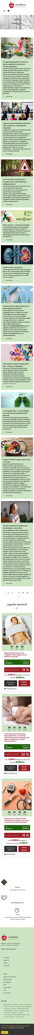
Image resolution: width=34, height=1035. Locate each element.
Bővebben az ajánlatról (11, 683)
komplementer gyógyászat (23, 1008)
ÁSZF (4, 985)
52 (23, 593)
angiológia (21, 1004)
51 (19, 593)
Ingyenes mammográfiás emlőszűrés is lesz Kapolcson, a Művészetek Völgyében (16, 125)
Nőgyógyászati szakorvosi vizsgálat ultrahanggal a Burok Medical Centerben (15, 655)
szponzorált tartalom (8, 1014)
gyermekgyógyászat (27, 1006)
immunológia (7, 1008)
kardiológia (13, 1008)
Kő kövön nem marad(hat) (13, 267)
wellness (22, 1016)
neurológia (15, 1010)
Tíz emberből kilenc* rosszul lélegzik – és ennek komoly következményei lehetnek (16, 413)
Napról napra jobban (8, 949)
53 (27, 593)
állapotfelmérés (7, 1004)
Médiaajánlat (7, 982)
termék (28, 1014)
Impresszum (7, 993)
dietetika (6, 1006)
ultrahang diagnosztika (9, 1016)
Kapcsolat (6, 965)
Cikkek (5, 963)
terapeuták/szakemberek (20, 1014)
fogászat (11, 1006)
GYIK (4, 990)
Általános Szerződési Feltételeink (12, 1026)
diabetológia (10, 854)
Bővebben (9, 96)
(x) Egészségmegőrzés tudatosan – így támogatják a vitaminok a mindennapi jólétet (16, 64)
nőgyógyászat (11, 689)
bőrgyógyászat (11, 773)
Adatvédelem (7, 987)
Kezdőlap (14, 23)
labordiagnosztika (8, 1010)
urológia (17, 1016)
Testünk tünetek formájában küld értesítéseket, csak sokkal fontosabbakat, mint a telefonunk (15, 528)
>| (18, 596)
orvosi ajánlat (7, 1012)
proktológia (13, 1012)
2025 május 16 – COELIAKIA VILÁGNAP (16, 225)
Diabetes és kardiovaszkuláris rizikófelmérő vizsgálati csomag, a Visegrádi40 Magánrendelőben (16, 820)
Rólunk (5, 974)
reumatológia (20, 1012)
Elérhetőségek (7, 979)
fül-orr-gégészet (18, 1006)
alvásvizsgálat (15, 1004)
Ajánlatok (6, 960)
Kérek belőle (24, 683)
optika (27, 1010)
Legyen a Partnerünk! (9, 977)
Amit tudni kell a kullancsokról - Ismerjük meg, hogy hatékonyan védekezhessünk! (15, 181)
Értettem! (4, 1032)
